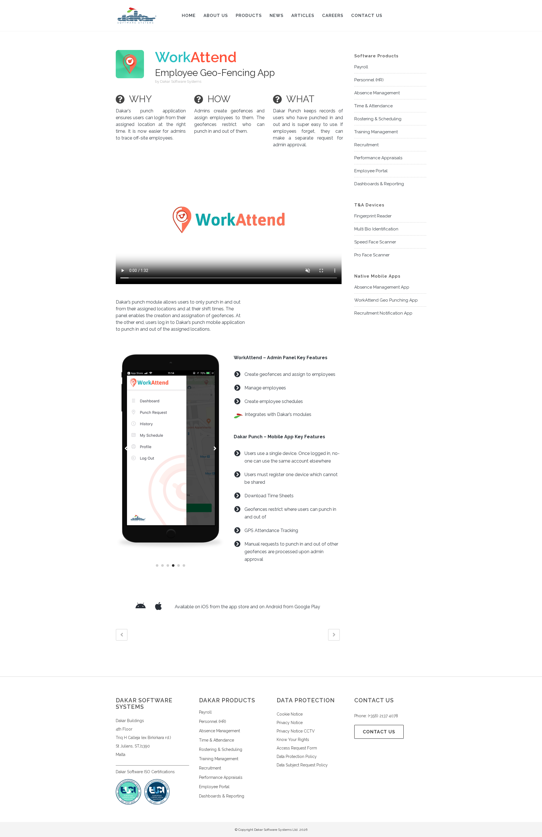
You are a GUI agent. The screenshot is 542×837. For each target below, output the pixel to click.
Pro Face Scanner (372, 255)
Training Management (376, 131)
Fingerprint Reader (373, 216)
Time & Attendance (373, 105)
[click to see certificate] (157, 803)
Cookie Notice (290, 714)
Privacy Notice (290, 722)
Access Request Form (297, 748)
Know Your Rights (293, 739)
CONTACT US (379, 731)
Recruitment (366, 144)
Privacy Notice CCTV (296, 731)
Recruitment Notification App (383, 313)
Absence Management (377, 92)
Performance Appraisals (378, 157)
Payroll (361, 66)
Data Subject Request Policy (302, 765)
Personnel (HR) (369, 79)
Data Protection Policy (297, 756)
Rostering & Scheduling (377, 118)
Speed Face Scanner (375, 242)
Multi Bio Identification (376, 229)
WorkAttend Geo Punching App (386, 300)
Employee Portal (371, 170)
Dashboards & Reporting (379, 183)
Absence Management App (381, 287)
